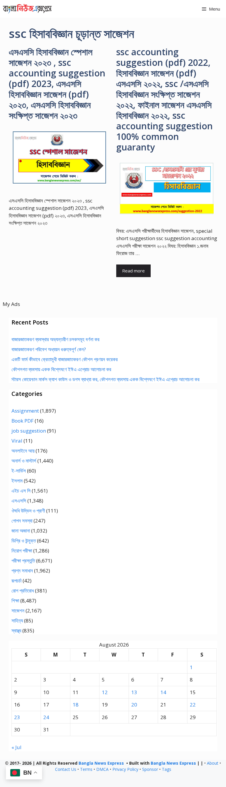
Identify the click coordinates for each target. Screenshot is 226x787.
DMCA (102, 769)
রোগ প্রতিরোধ (22, 590)
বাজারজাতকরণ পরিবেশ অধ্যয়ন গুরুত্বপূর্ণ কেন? (48, 349)
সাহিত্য (17, 620)
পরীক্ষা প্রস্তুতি (23, 560)
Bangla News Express (101, 763)
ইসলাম (17, 480)
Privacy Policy (125, 769)
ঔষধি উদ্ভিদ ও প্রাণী (28, 510)
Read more (133, 271)
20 (134, 704)
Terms (86, 769)
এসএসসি (18, 500)
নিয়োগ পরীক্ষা (21, 550)
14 (163, 692)
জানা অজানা (20, 530)
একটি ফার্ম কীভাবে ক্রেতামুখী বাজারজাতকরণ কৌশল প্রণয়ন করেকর (64, 359)
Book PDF (22, 420)
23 (17, 717)
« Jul (16, 747)
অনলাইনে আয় (22, 450)
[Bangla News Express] (27, 9)
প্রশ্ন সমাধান (22, 570)
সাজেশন (17, 610)
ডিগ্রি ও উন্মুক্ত (23, 540)
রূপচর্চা (16, 580)
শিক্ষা (15, 600)
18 (76, 704)
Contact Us (65, 769)
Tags (166, 769)
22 (193, 704)
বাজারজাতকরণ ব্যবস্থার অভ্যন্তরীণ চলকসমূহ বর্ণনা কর (55, 339)
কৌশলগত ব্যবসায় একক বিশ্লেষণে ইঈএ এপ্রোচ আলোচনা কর (61, 369)
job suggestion (28, 430)
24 (46, 717)
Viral (16, 440)
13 (134, 692)
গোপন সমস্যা (21, 520)
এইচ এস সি (21, 490)
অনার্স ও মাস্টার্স (23, 460)
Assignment (25, 410)
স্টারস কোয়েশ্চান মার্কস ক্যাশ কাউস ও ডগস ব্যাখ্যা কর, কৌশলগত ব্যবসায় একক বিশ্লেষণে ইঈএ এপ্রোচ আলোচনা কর (105, 379)
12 (105, 692)
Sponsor (150, 769)
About (212, 763)
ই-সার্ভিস (18, 470)
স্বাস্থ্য (16, 630)
